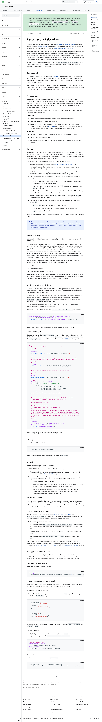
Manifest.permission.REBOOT (62, 515)
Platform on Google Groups (56, 707)
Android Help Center (81, 696)
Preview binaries (27, 704)
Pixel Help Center (80, 699)
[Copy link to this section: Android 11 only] (42, 462)
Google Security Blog (55, 704)
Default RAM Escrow (50, 474)
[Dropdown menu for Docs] (19, 2)
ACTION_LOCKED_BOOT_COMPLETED (47, 545)
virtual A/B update (70, 45)
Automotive (76, 10)
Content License (67, 682)
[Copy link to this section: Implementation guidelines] (52, 285)
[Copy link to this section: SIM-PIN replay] (42, 236)
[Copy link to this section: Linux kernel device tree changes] (49, 591)
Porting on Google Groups (56, 712)
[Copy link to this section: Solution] (35, 149)
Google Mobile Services (82, 704)
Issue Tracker (79, 709)
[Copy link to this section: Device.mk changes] (40, 631)
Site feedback (59, 718)
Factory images (27, 707)
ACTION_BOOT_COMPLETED (69, 545)
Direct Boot (55, 76)
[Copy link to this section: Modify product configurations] (51, 552)
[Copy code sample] (83, 314)
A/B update (59, 45)
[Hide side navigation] (19, 719)
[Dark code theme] (81, 314)
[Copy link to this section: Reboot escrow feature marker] (49, 564)
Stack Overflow (80, 707)
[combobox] (70, 1)
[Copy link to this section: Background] (39, 73)
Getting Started (17, 10)
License (46, 718)
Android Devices (64, 10)
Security (29, 10)
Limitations (51, 126)
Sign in (98, 2)
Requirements (26, 699)
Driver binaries (27, 709)
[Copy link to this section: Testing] (34, 440)
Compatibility (51, 10)
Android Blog (53, 702)
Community (35, 718)
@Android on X (53, 696)
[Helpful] (80, 33)
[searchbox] (11, 15)
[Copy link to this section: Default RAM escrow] (43, 498)
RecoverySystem (42, 46)
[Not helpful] (83, 33)
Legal (41, 718)
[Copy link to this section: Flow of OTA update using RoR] (51, 512)
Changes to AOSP (55, 26)
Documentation (7, 6)
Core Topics (39, 10)
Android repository (28, 696)
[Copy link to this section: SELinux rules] (36, 655)
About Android (27, 718)
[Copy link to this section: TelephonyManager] (42, 332)
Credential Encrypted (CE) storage (63, 48)
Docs (15, 2)
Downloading (26, 702)
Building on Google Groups (56, 709)
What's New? (5, 10)
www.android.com (80, 702)
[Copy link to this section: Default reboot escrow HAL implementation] (58, 581)
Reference (87, 10)
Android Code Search (29, 2)
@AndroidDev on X (54, 699)
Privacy (52, 718)
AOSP (28, 33)
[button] (9, 25)
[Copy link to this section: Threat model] (40, 96)
